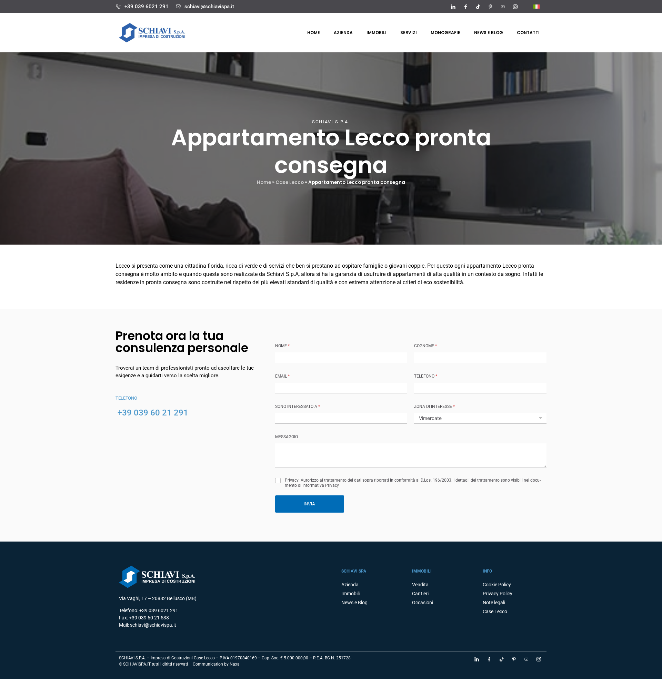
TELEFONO (425, 376)
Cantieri (420, 593)
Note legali (494, 602)
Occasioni (422, 602)
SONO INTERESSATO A (297, 406)
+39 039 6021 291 (146, 6)
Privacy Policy (497, 593)
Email (282, 376)
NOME (282, 345)
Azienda (343, 32)
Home (313, 32)
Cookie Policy (497, 584)
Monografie (445, 32)
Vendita (420, 584)
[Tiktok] (477, 6)
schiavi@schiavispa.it (209, 6)
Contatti (528, 32)
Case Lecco (289, 182)
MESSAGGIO (286, 436)
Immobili (377, 32)
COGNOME (425, 345)
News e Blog (354, 602)
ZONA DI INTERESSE (434, 406)
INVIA (309, 504)
